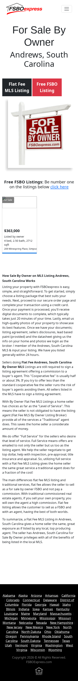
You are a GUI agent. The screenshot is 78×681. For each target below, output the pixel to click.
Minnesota (28, 618)
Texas (66, 641)
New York (53, 627)
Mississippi (47, 618)
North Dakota (31, 632)
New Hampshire (61, 623)
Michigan (11, 618)
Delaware (50, 600)
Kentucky (62, 609)
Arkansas (51, 595)
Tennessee (51, 641)
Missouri (64, 618)
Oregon (11, 636)
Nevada (41, 623)
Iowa (36, 609)
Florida (27, 605)
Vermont (21, 645)
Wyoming (55, 650)
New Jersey (14, 627)
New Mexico (34, 627)
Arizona (36, 595)
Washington (54, 645)
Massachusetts (61, 614)
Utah (8, 645)
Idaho (66, 605)
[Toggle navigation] (66, 9)
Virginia (36, 645)
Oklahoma (62, 632)
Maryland (40, 614)
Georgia (40, 605)
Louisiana (11, 614)
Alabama (9, 595)
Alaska (23, 595)
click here (59, 186)
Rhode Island (51, 636)
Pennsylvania (29, 636)
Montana (9, 623)
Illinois (10, 609)
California (68, 595)
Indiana (24, 609)
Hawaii (54, 605)
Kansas (48, 609)
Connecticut (31, 600)
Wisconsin (37, 650)
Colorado (13, 600)
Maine (25, 614)
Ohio (47, 632)
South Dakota (31, 641)
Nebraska (26, 623)
